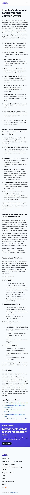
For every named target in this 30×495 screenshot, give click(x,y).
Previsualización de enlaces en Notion (12, 461)
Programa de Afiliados (8, 473)
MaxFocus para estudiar (8, 464)
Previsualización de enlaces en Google (12, 467)
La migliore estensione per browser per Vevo (16, 403)
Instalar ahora (6, 443)
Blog (3, 475)
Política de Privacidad (8, 481)
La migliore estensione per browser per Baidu (16, 418)
